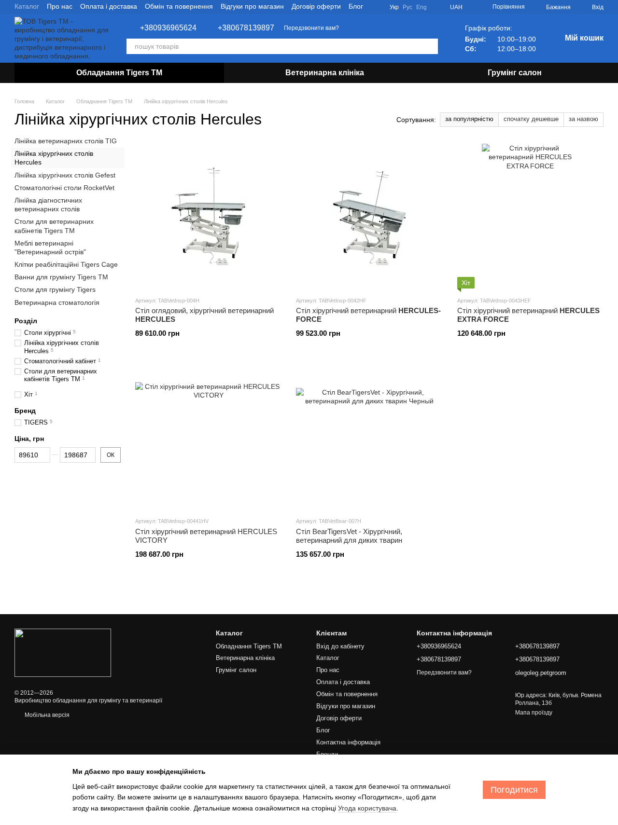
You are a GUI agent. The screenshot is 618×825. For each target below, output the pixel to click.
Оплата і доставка (108, 6)
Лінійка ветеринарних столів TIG (65, 141)
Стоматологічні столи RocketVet (64, 188)
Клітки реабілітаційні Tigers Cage (66, 264)
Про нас (59, 6)
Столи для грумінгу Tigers (55, 290)
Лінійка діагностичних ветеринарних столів (48, 204)
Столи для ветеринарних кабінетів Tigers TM (54, 226)
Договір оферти (316, 6)
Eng (421, 7)
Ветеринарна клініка (324, 73)
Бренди (327, 754)
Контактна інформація (348, 742)
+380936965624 (168, 28)
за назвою (583, 119)
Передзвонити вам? (311, 28)
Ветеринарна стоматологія (56, 302)
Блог (356, 6)
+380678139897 (246, 28)
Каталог (26, 6)
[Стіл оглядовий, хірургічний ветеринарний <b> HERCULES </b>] (208, 216)
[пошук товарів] (430, 46)
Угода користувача (367, 808)
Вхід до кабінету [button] (340, 646)
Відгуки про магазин (252, 6)
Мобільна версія (46, 715)
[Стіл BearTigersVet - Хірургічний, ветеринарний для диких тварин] (369, 436)
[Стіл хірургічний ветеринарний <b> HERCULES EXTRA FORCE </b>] (530, 216)
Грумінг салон (515, 73)
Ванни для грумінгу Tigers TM (61, 277)
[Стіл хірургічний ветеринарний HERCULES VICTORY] (208, 436)
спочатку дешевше (531, 119)
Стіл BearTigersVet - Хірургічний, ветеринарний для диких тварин (349, 535)
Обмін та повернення (179, 6)
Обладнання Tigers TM (119, 73)
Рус (407, 7)
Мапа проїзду (533, 712)
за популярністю (469, 119)
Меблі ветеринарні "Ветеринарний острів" (50, 247)
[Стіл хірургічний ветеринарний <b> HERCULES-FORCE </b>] (369, 216)
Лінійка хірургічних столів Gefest (64, 175)
